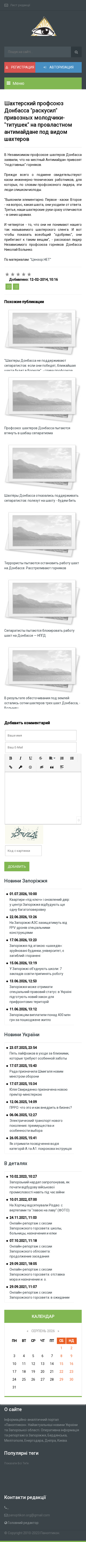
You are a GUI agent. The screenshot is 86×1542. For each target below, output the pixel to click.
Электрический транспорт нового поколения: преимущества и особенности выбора (36, 1125)
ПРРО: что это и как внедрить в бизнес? (41, 1107)
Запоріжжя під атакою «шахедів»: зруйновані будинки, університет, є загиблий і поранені (37, 951)
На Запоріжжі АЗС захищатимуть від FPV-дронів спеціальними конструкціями (38, 928)
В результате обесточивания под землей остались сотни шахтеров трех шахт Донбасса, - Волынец (42, 703)
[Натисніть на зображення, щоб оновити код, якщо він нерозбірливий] (24, 834)
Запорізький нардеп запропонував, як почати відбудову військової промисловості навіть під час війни (40, 1187)
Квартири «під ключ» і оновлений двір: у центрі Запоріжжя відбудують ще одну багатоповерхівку (40, 904)
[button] (10, 758)
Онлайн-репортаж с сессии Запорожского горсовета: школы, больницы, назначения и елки (36, 1228)
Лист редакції (20, 5)
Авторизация (61, 67)
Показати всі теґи (16, 1463)
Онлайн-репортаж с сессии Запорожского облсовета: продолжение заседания (31, 1251)
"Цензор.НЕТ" (40, 259)
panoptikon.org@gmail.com (29, 1515)
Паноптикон (49, 1533)
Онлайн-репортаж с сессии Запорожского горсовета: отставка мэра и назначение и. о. (37, 1274)
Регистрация (22, 67)
